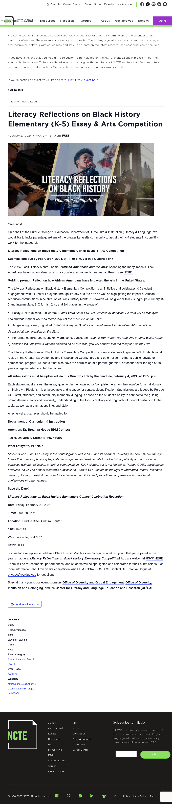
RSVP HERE (16, 545)
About (105, 20)
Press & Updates (82, 739)
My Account (125, 4)
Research (67, 20)
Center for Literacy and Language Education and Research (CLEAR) (105, 588)
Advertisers (79, 744)
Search (55, 4)
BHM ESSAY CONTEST (93, 569)
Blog (88, 4)
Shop (97, 4)
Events (52, 734)
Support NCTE (56, 760)
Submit (155, 754)
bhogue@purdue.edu (22, 574)
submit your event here (83, 80)
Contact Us (79, 734)
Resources (47, 20)
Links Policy (139, 796)
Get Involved (124, 20)
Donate (109, 4)
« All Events (15, 90)
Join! (162, 20)
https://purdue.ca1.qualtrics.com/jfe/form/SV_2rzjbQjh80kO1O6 (22, 688)
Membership (55, 750)
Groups (86, 20)
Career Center (72, 4)
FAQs (51, 755)
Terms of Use (157, 796)
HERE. (128, 272)
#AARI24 (12, 674)
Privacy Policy (122, 796)
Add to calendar (25, 604)
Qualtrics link (103, 258)
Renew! (143, 20)
